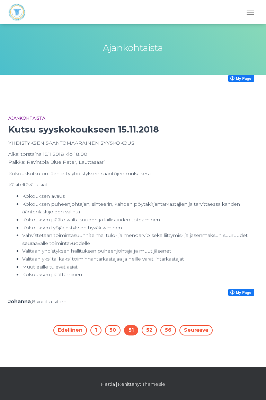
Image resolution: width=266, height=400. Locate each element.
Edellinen (70, 330)
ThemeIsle (153, 384)
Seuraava (196, 330)
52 (149, 330)
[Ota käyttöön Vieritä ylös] (252, 386)
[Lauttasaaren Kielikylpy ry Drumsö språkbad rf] (19, 12)
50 (112, 330)
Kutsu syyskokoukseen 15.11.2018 (83, 129)
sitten (49, 301)
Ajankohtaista (26, 118)
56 (168, 330)
